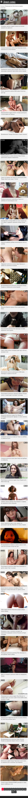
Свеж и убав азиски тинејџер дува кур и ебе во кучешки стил (14, 351)
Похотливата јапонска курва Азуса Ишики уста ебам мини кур (13, 480)
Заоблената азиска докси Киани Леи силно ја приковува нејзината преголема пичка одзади (13, 70)
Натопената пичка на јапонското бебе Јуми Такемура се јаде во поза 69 (12, 372)
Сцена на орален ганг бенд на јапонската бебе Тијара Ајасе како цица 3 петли (13, 178)
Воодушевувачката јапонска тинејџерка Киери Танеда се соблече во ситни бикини (13, 286)
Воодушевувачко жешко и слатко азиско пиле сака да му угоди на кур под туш (13, 545)
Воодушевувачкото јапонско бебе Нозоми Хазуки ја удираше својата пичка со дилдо (12, 740)
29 (12, 791)
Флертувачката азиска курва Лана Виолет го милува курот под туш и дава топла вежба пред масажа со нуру (14, 697)
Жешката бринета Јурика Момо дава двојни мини (13, 307)
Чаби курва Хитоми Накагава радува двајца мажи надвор (13, 610)
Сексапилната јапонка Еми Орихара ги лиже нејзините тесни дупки (13, 329)
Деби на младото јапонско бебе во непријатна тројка (13, 675)
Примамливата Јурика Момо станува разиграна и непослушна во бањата (14, 113)
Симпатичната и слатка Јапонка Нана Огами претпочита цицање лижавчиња (13, 156)
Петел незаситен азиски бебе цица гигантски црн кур (13, 91)
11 (25, 789)
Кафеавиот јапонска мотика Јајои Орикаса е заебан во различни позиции (13, 264)
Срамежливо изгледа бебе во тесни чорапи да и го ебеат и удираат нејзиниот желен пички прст (13, 222)
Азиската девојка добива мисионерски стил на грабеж (13, 243)
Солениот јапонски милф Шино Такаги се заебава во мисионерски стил (12, 199)
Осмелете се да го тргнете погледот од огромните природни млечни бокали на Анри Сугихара (13, 632)
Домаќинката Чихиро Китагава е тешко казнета (14, 134)
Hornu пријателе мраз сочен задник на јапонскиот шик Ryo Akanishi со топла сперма (13, 523)
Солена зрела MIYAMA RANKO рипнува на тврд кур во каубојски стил (13, 783)
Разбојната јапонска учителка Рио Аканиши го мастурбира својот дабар (13, 653)
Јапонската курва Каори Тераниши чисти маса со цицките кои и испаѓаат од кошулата (13, 761)
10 (22, 789)
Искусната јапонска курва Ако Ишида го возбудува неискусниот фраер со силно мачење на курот (14, 416)
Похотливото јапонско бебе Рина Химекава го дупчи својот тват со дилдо (13, 567)
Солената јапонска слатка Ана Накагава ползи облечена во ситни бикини (13, 48)
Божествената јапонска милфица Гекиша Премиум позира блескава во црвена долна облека (13, 589)
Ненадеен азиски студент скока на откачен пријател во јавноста (12, 27)
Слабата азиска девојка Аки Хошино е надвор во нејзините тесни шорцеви (13, 502)
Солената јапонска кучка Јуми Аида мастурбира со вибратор (14, 459)
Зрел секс (9, 1)
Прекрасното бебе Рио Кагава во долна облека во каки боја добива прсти (14, 718)
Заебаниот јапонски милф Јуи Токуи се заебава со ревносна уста (14, 437)
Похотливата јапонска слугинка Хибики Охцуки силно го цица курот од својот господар (14, 394)
